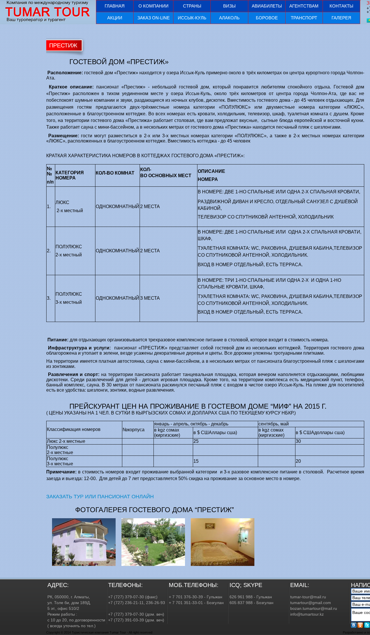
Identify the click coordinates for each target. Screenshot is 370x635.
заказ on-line (153, 17)
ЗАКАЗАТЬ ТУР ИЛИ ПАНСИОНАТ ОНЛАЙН (100, 496)
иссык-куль (192, 17)
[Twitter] (367, 625)
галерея (341, 17)
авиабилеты (267, 5)
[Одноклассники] (360, 625)
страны (192, 5)
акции (114, 17)
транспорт (304, 17)
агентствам (304, 5)
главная (115, 5)
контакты (341, 5)
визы (229, 5)
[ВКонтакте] (354, 625)
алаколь (229, 17)
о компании (153, 5)
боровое (267, 17)
